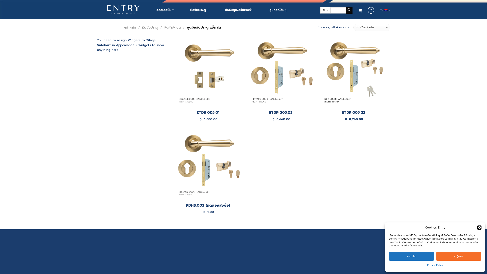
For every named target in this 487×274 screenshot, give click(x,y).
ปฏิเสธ (458, 256)
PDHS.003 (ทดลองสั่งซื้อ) (208, 205)
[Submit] (349, 10)
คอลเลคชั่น (163, 10)
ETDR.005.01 (208, 112)
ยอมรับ (411, 256)
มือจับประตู (198, 10)
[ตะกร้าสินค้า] (360, 10)
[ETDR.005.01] (208, 72)
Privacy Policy (435, 265)
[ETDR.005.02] (280, 72)
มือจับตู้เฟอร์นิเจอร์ (238, 10)
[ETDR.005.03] (353, 72)
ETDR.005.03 (353, 112)
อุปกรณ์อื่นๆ (278, 10)
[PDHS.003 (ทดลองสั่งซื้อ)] (208, 165)
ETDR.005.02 (281, 112)
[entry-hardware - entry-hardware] (123, 9)
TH (382, 10)
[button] (479, 227)
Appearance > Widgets (133, 45)
